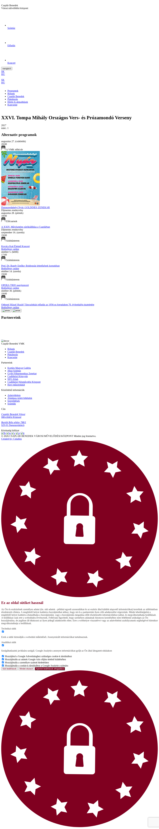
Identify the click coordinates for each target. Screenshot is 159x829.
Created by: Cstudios (11, 439)
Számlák (11, 403)
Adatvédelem (13, 395)
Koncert (11, 63)
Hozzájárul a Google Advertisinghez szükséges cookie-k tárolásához (38, 656)
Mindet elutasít (26, 669)
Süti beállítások (9, 669)
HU (3, 74)
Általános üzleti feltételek (19, 398)
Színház (11, 28)
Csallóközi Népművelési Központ (24, 382)
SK (3, 71)
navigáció (6, 68)
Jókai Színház (14, 370)
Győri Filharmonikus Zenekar (22, 373)
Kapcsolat (12, 104)
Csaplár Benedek (15, 96)
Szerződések (13, 401)
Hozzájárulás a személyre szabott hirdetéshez (27, 662)
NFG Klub (12, 379)
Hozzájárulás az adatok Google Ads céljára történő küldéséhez (35, 659)
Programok (12, 90)
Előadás (11, 45)
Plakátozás (12, 99)
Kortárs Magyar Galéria (19, 368)
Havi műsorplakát (16, 384)
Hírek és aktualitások (17, 102)
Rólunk (11, 93)
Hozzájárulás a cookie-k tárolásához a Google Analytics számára (36, 665)
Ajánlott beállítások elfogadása (50, 669)
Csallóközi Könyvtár (17, 376)
